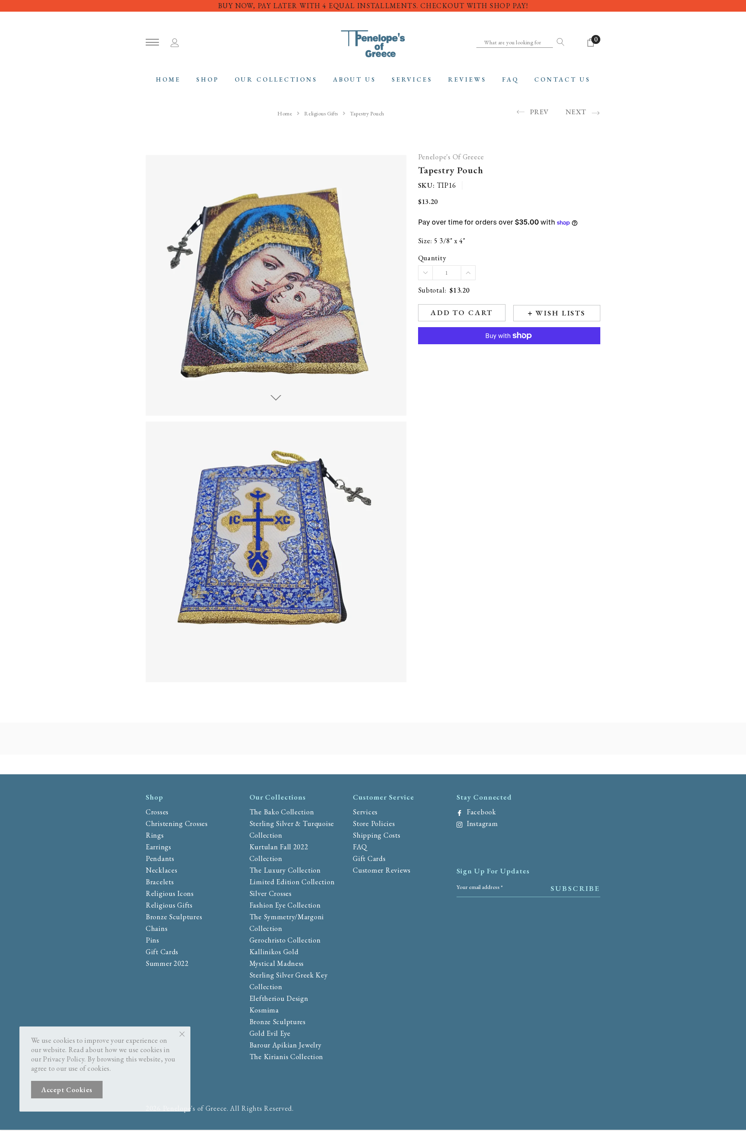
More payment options (509, 354)
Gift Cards (162, 951)
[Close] (182, 1033)
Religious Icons (170, 893)
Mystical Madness (276, 963)
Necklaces (161, 870)
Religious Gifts (321, 113)
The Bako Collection (281, 811)
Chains (156, 928)
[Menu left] (152, 42)
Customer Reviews (382, 870)
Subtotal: (432, 290)
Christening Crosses (177, 823)
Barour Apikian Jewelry (285, 1044)
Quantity (432, 258)
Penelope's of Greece (451, 157)
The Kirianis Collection (286, 1056)
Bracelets (160, 881)
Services (365, 811)
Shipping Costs (376, 835)
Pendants (160, 858)
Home (284, 113)
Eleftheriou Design (279, 998)
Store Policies (374, 823)
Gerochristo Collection (285, 940)
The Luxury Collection (285, 870)
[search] (559, 42)
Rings (155, 835)
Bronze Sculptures (174, 916)
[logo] (373, 42)
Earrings (158, 846)
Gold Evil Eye (270, 1033)
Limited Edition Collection (292, 881)
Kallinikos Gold (274, 951)
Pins (152, 940)
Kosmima (264, 1010)
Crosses (157, 811)
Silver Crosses (270, 893)
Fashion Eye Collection (285, 905)
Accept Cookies (66, 1089)
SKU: (426, 185)
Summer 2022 (167, 963)
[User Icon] (175, 41)
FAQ (360, 846)
